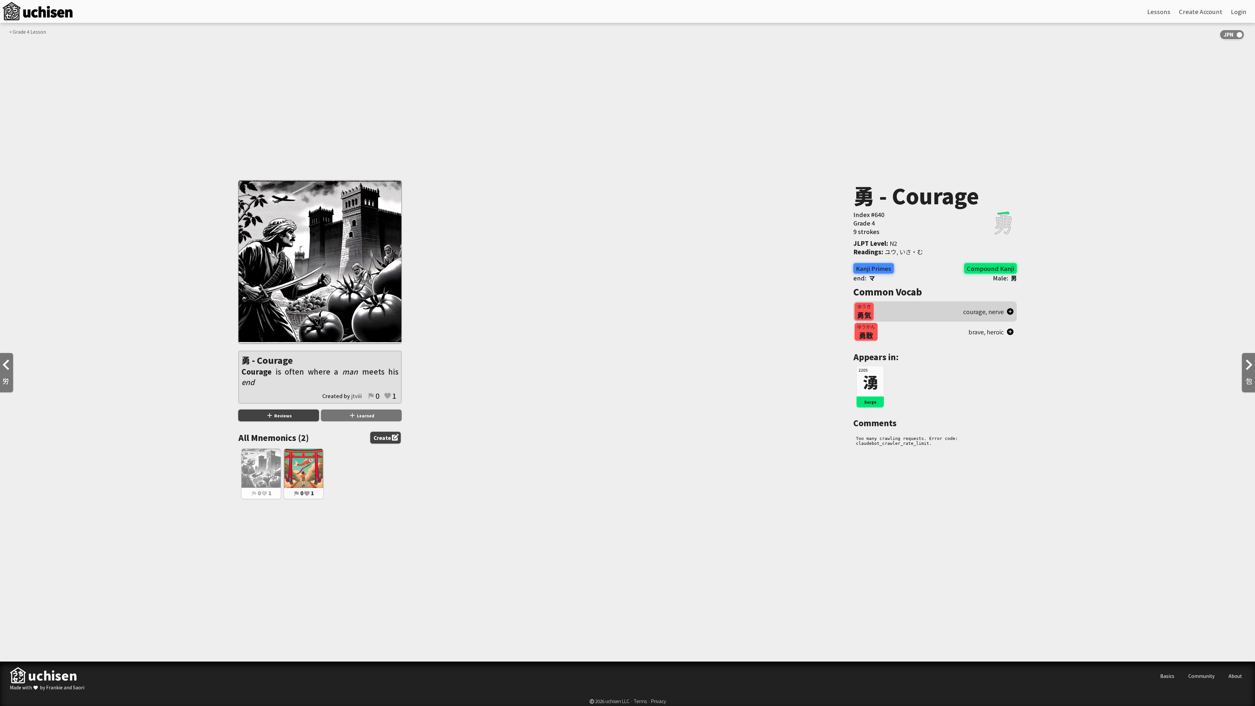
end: (864, 278)
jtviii (356, 396)
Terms (640, 701)
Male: (1005, 278)
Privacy (658, 701)
